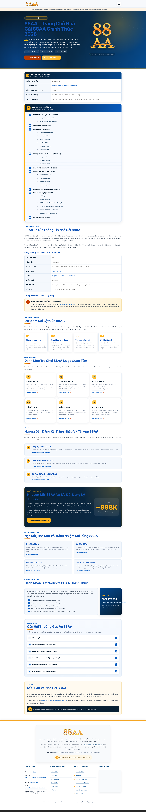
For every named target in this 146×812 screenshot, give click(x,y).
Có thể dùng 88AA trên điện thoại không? (51, 206)
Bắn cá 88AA (54, 782)
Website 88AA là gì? (45, 199)
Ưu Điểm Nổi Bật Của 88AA (42, 125)
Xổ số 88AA (54, 772)
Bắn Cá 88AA (98, 381)
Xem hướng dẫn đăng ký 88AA (41, 452)
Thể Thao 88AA (66, 381)
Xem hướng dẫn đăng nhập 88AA (41, 466)
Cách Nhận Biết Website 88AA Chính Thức (47, 189)
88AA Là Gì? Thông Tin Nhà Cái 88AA (45, 115)
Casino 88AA (32, 381)
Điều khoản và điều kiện (82, 782)
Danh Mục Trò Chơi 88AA (41, 129)
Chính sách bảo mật (81, 779)
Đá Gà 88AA (97, 407)
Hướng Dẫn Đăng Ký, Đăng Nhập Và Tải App (47, 154)
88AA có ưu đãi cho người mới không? (51, 202)
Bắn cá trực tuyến (45, 139)
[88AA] (32, 4)
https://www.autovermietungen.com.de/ (64, 85)
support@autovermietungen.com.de (63, 276)
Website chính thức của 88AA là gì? (42, 644)
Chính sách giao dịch (81, 786)
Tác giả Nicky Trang (81, 790)
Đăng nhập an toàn (45, 160)
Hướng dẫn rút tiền (45, 178)
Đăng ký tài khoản (45, 157)
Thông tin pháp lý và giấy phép (48, 121)
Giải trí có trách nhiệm (46, 185)
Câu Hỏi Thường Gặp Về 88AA (43, 193)
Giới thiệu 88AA (80, 772)
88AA (34, 772)
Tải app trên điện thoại (46, 163)
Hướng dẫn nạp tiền (45, 174)
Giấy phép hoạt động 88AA (67, 304)
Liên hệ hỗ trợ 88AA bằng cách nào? (42, 671)
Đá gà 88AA (54, 786)
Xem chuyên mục (32, 392)
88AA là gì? (43, 196)
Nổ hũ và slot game (45, 146)
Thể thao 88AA (55, 779)
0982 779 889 (56, 271)
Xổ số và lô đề (44, 142)
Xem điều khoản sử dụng (83, 570)
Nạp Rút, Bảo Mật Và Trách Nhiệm (44, 171)
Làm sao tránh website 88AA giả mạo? (43, 664)
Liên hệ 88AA (79, 775)
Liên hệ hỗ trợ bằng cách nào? (48, 213)
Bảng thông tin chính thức (47, 118)
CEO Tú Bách (79, 793)
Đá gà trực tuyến (44, 149)
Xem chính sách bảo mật (33, 570)
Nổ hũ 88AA (54, 790)
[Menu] (119, 4)
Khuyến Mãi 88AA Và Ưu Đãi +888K (45, 168)
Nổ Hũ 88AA (64, 407)
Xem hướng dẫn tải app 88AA (40, 479)
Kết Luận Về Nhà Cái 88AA (41, 217)
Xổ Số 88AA (31, 407)
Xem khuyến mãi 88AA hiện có (39, 520)
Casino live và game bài (46, 132)
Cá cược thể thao (44, 136)
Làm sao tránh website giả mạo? (49, 209)
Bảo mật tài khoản (45, 181)
